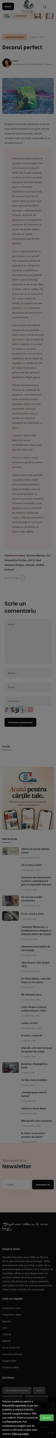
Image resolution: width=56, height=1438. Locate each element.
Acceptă (47, 1417)
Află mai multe (20, 1433)
